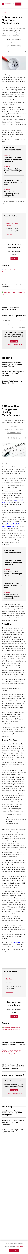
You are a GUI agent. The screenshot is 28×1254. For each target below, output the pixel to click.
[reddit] (17, 51)
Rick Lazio (14, 426)
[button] (3, 4)
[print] (25, 51)
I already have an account (14, 344)
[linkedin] (11, 51)
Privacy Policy (19, 1246)
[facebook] (8, 51)
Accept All (14, 1250)
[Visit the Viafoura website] (22, 327)
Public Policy (6, 402)
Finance (4, 12)
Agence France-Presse (14, 39)
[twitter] (14, 51)
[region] (14, 324)
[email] (19, 51)
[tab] (6, 320)
